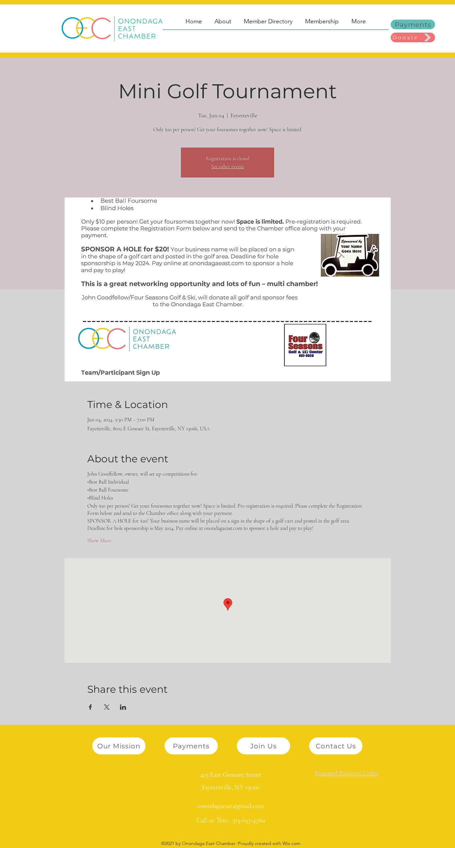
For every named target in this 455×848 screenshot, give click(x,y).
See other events (227, 166)
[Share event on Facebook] (90, 707)
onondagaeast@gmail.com (231, 806)
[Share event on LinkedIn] (123, 707)
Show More (99, 540)
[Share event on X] (107, 707)
